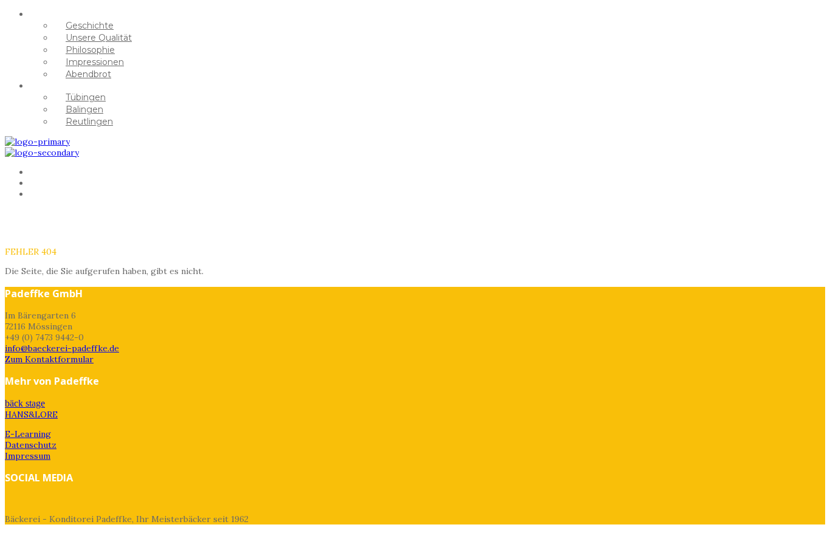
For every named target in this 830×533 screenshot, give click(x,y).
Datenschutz (31, 444)
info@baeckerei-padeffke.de (62, 348)
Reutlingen (89, 121)
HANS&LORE (70, 193)
